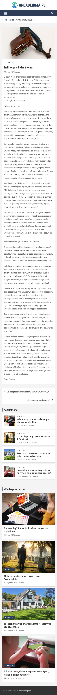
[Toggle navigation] (5, 13)
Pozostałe (21, 417)
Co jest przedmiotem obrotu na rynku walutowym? (28, 391)
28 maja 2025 (22, 425)
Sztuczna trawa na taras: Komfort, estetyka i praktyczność (34, 454)
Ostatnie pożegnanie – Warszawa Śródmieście (34, 437)
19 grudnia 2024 (23, 459)
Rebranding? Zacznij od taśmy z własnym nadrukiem (33, 420)
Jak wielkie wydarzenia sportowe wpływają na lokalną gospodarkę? (34, 471)
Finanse (12, 379)
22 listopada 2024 (24, 476)
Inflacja (8, 62)
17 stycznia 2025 (23, 442)
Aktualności (11, 409)
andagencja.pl (25, 690)
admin (18, 72)
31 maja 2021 (9, 72)
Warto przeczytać (15, 489)
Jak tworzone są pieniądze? (38, 400)
